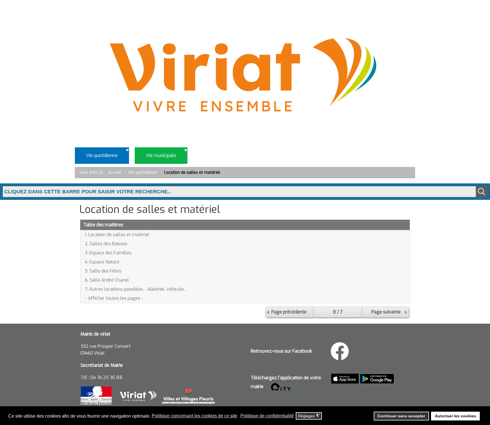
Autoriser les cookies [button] (455, 416)
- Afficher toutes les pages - (114, 298)
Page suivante (386, 312)
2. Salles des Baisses (106, 244)
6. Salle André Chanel (107, 280)
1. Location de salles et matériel (117, 235)
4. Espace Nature (102, 262)
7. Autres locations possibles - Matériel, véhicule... (135, 289)
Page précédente (289, 312)
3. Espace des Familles (108, 253)
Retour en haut (467, 394)
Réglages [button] (309, 416)
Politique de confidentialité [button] (267, 415)
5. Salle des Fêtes (103, 271)
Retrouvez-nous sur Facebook (281, 351)
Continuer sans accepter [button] (401, 416)
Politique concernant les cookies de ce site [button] (194, 415)
